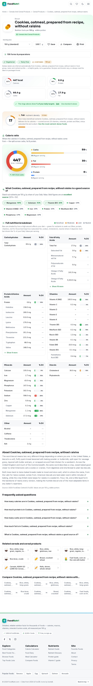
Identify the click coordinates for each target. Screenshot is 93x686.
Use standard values (69, 104)
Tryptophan (10, 342)
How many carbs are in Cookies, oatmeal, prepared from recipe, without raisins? (40, 518)
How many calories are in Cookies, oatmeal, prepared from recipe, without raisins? (41, 501)
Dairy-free (25, 62)
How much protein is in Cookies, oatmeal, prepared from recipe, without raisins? (40, 509)
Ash (5, 444)
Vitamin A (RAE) (55, 299)
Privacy (74, 660)
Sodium (7, 396)
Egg (36, 673)
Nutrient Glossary (55, 653)
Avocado (65, 673)
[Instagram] (15, 639)
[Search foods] (71, 4)
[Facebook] (4, 639)
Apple (28, 673)
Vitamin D (53, 310)
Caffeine (7, 434)
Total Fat (52, 246)
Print (82, 44)
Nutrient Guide (53, 649)
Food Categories (8, 649)
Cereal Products (39, 12)
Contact (74, 657)
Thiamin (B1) (54, 325)
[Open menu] (88, 4)
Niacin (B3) (53, 335)
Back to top (82, 682)
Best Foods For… (8, 653)
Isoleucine (10, 312)
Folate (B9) (53, 345)
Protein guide (53, 657)
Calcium (7, 370)
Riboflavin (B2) (55, 330)
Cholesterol (54, 370)
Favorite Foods (77, 649)
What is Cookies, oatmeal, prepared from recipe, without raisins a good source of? (41, 534)
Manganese (10, 411)
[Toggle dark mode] (82, 4)
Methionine (10, 327)
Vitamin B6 (53, 340)
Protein (7, 302)
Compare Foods (31, 660)
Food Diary (29, 653)
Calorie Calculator (32, 649)
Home (4, 12)
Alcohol (7, 429)
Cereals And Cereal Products (19, 12)
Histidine (9, 307)
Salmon (55, 673)
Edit (57, 104)
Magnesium (9, 381)
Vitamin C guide (54, 660)
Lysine (8, 322)
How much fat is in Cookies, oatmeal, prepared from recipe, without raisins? (38, 526)
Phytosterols (54, 375)
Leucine (9, 317)
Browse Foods (8, 657)
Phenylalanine (11, 332)
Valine (8, 347)
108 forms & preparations (18, 54)
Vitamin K (53, 320)
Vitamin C (53, 305)
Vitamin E (53, 315)
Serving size (7, 40)
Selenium (9, 416)
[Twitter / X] (10, 639)
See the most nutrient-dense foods (52, 124)
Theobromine (9, 439)
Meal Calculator (31, 657)
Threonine (10, 337)
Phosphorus (9, 385)
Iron (5, 375)
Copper (9, 406)
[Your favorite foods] (76, 4)
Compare (67, 44)
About (73, 653)
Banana (19, 673)
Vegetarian (10, 62)
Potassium (8, 391)
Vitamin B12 (54, 350)
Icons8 (50, 682)
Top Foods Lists (8, 660)
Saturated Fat (56, 251)
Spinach (45, 673)
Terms (73, 664)
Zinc (6, 401)
